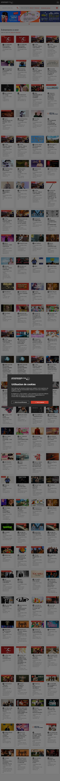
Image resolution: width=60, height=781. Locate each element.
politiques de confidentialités (28, 396)
